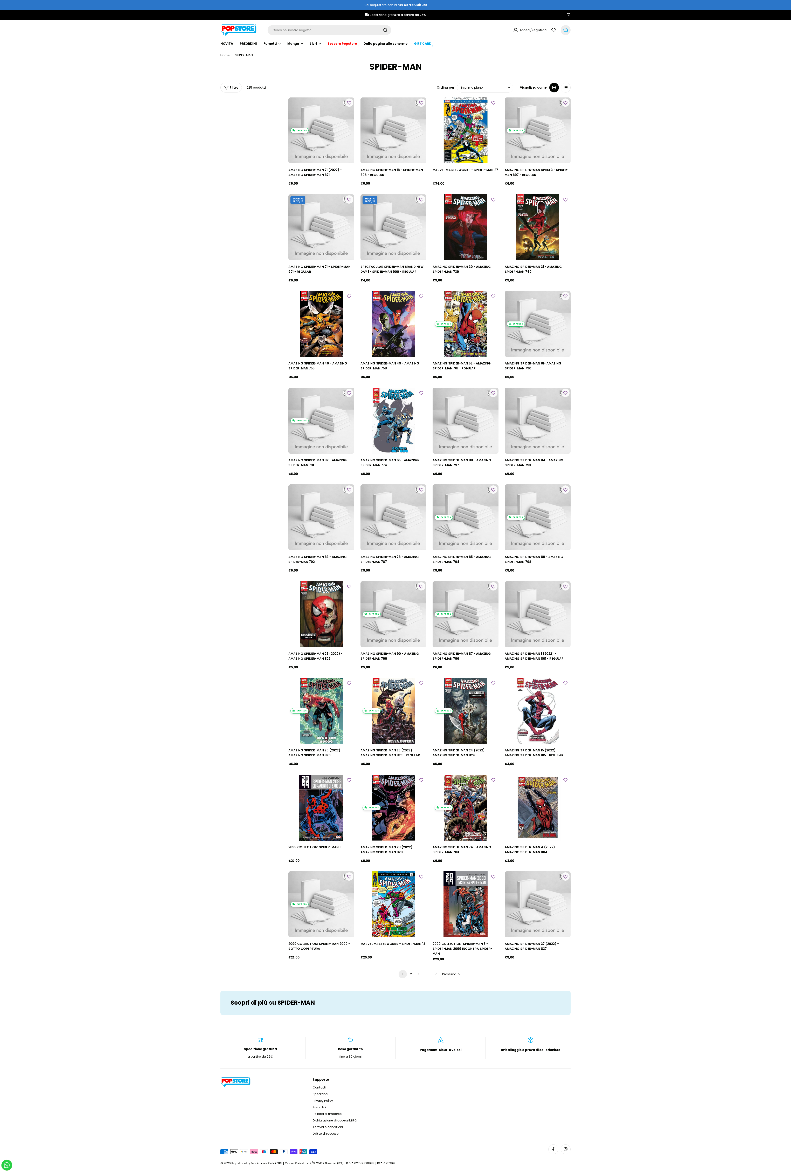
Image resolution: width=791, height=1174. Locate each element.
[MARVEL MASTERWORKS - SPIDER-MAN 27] (465, 130)
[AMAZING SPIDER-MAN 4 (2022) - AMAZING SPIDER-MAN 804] (538, 808)
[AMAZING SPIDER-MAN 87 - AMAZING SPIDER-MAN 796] (465, 614)
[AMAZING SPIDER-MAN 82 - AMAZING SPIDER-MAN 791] (321, 421)
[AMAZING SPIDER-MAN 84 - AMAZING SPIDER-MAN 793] (538, 421)
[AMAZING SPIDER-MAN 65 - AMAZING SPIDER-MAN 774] (393, 421)
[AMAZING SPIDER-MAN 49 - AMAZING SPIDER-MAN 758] (393, 324)
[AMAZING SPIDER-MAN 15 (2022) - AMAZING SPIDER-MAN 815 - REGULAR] (538, 711)
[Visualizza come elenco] (566, 88)
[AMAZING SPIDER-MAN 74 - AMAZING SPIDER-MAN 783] (465, 808)
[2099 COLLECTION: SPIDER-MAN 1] (321, 808)
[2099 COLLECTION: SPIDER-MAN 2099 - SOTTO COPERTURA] (321, 904)
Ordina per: (446, 87)
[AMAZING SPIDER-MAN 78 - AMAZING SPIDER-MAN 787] (393, 517)
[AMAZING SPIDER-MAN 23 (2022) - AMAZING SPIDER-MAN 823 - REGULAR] (393, 711)
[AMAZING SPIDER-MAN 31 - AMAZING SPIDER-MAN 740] (538, 227)
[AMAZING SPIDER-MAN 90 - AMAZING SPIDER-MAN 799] (393, 614)
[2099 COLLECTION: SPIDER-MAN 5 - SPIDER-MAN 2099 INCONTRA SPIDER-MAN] (465, 904)
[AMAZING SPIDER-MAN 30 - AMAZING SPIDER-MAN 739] (465, 227)
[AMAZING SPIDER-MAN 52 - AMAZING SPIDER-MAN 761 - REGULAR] (465, 324)
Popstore (239, 1163)
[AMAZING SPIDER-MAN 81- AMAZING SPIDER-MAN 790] (538, 324)
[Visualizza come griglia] (554, 88)
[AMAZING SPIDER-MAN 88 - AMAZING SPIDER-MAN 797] (465, 421)
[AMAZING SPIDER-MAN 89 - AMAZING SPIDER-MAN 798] (538, 517)
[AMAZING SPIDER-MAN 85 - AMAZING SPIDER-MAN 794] (465, 517)
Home (225, 55)
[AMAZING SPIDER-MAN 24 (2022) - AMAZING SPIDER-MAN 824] (465, 711)
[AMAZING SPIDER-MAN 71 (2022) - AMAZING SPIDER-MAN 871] (321, 130)
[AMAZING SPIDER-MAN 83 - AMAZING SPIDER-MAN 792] (321, 517)
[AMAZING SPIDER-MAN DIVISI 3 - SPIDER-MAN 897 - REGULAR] (538, 130)
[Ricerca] (385, 30)
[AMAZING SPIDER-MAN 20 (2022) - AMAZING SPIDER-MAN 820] (321, 711)
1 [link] (402, 974)
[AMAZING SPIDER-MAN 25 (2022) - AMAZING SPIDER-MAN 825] (321, 614)
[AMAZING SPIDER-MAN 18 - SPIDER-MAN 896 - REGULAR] (393, 130)
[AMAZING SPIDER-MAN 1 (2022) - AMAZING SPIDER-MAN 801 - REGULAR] (538, 614)
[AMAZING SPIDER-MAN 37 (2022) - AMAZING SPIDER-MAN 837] (538, 904)
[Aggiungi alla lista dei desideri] (349, 102)
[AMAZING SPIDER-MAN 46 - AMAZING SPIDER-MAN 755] (321, 324)
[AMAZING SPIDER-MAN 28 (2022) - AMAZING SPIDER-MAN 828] (393, 808)
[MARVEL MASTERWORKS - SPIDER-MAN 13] (393, 904)
